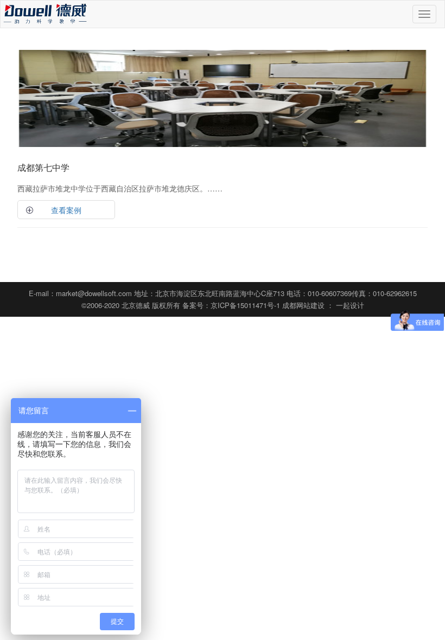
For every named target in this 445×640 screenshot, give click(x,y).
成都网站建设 (303, 305)
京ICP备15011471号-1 (245, 305)
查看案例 (66, 209)
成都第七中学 (43, 167)
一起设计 (350, 305)
